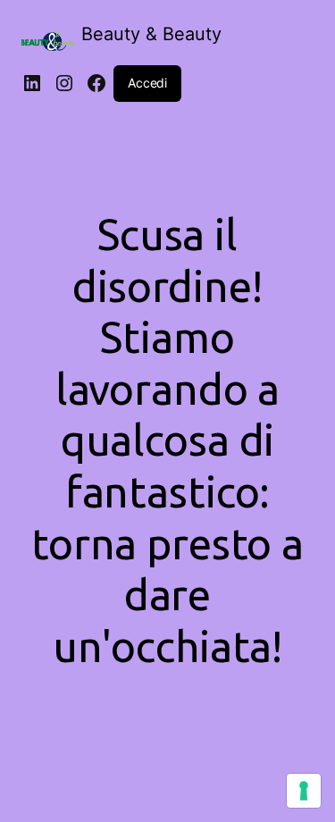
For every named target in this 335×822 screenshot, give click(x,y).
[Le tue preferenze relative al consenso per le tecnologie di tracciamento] (304, 791)
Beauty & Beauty (151, 34)
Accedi (147, 82)
